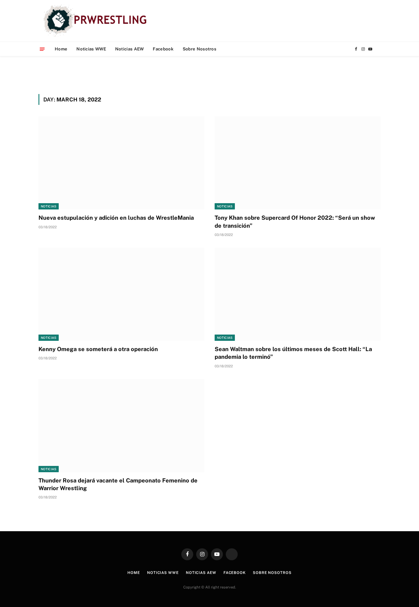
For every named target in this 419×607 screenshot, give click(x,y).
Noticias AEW (129, 48)
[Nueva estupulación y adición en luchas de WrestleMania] (121, 162)
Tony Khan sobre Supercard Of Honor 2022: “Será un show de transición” (295, 221)
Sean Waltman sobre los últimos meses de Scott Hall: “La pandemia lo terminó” (293, 353)
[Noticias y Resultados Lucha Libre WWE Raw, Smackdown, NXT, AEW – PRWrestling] (96, 21)
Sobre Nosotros (199, 48)
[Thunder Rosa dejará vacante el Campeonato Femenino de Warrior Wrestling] (121, 425)
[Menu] (42, 49)
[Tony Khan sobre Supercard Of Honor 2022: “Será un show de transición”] (298, 162)
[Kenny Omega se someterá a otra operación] (121, 294)
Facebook (163, 48)
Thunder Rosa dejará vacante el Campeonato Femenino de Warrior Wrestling (118, 484)
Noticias (48, 206)
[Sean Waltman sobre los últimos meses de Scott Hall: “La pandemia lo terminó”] (298, 294)
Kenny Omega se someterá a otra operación (98, 349)
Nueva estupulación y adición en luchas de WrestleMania (116, 217)
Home (61, 48)
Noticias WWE (91, 48)
